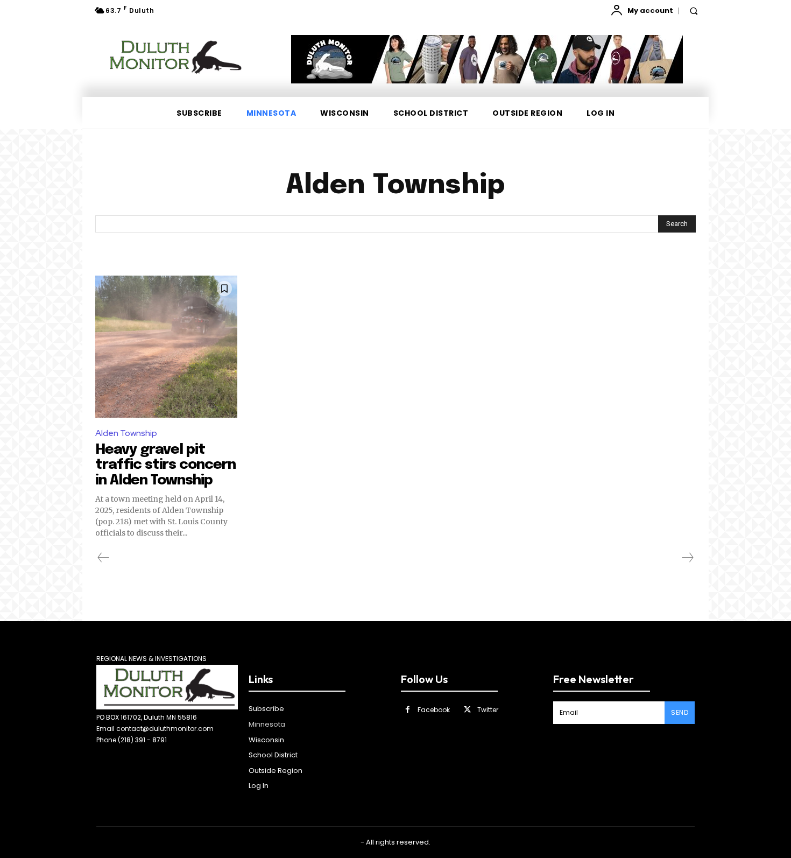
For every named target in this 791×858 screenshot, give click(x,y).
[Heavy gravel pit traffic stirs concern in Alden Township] (166, 347)
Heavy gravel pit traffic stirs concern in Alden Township (165, 465)
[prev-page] (103, 558)
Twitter (487, 709)
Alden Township (126, 433)
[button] (693, 11)
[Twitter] (467, 709)
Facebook (434, 709)
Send (679, 712)
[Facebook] (407, 709)
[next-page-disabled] (687, 558)
